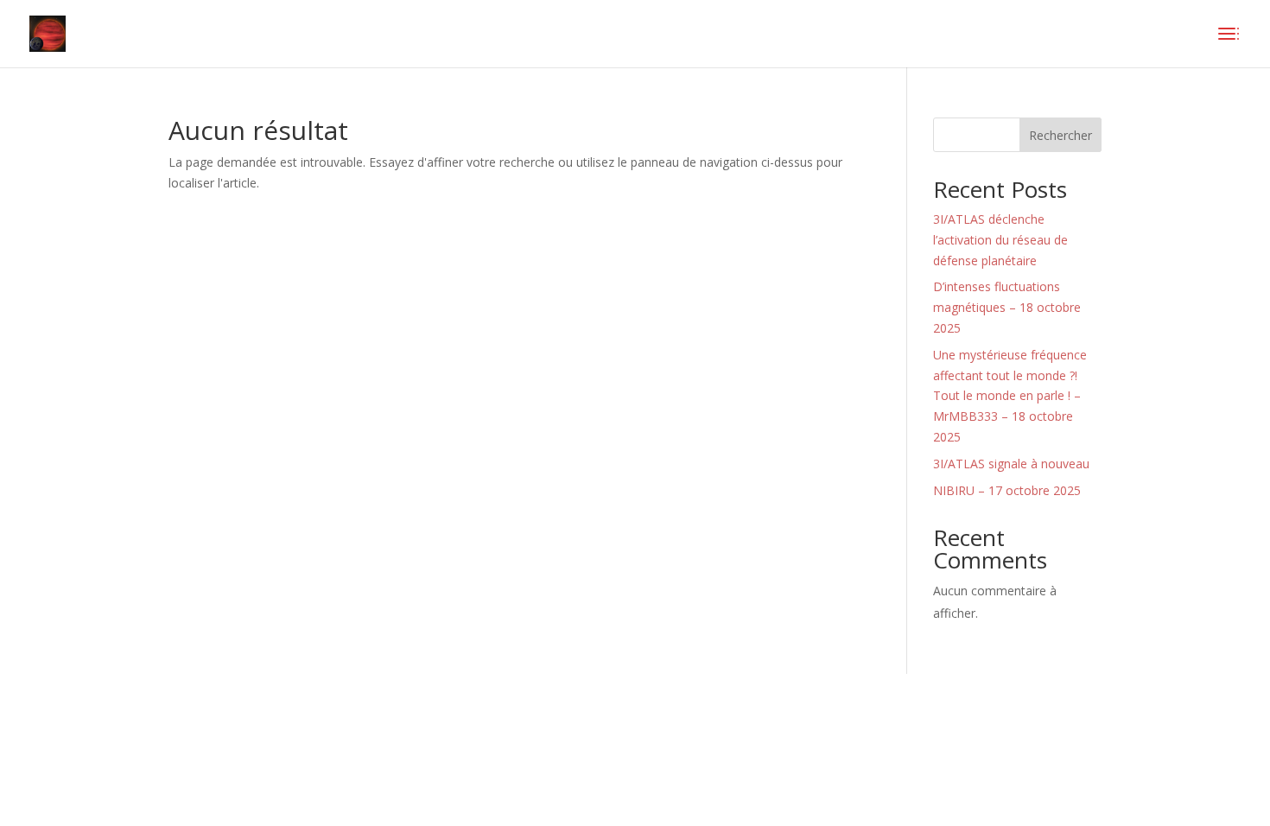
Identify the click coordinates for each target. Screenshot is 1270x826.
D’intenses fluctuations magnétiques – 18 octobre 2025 (1007, 307)
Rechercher (1060, 135)
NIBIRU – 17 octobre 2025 (1007, 490)
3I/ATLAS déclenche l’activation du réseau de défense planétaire (1000, 240)
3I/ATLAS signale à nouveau (1011, 463)
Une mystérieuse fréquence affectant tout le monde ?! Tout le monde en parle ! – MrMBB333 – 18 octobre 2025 (1010, 395)
